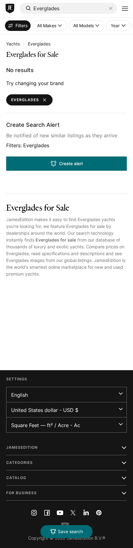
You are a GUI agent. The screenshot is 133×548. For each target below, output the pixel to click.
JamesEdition (19, 219)
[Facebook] (47, 512)
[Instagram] (34, 512)
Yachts (13, 43)
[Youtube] (60, 512)
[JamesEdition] (10, 8)
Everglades (39, 43)
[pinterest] (99, 512)
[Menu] (125, 8)
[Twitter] (73, 512)
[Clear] (111, 8)
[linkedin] (86, 512)
